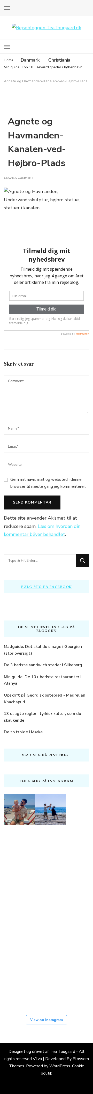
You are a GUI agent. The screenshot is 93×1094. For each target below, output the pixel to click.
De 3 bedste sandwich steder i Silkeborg (43, 665)
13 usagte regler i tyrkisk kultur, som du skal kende (42, 717)
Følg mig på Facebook (46, 586)
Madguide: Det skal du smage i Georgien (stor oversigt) (43, 650)
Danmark (30, 60)
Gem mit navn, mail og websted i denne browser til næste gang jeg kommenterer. (48, 483)
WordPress (59, 1066)
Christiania (59, 60)
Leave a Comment (19, 178)
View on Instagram (46, 1020)
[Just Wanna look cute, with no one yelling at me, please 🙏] (19, 990)
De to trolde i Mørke (23, 732)
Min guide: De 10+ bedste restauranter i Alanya (42, 680)
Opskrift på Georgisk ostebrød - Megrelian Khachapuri (44, 698)
